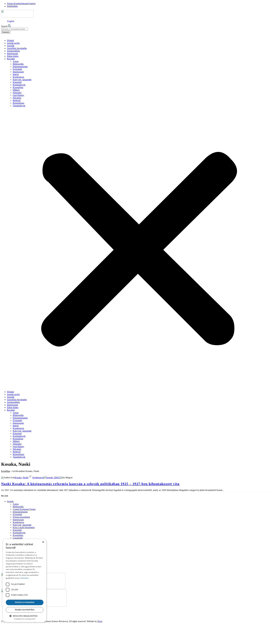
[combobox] (14, 29)
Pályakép (17, 98)
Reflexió (17, 100)
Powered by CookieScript (24, 619)
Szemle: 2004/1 (53, 477)
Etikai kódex (13, 56)
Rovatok (11, 58)
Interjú (16, 74)
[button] (139, 248)
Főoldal (10, 40)
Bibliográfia (18, 64)
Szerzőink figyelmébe (17, 48)
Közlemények (19, 85)
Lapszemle (18, 538)
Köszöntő (17, 82)
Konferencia (18, 77)
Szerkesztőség (13, 51)
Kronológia (18, 87)
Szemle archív (13, 43)
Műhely (16, 90)
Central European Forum (24, 509)
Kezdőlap (5, 471)
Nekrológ (17, 92)
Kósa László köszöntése (24, 527)
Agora (16, 61)
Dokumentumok (20, 66)
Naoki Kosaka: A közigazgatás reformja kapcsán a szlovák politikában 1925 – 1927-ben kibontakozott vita (90, 484)
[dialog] (24, 580)
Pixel (99, 621)
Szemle (10, 501)
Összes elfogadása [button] (24, 602)
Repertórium (18, 103)
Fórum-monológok (21, 517)
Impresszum (12, 53)
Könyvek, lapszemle (22, 79)
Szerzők (10, 45)
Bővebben (24, 578)
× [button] (43, 542)
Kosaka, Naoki (21, 477)
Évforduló (17, 69)
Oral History (18, 95)
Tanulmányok (19, 105)
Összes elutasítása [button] (24, 609)
